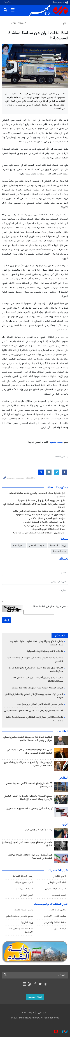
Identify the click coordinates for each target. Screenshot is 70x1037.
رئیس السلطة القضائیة (23, 876)
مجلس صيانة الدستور (23, 910)
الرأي (64, 23)
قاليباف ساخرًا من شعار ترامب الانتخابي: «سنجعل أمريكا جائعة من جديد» (34, 718)
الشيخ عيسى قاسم (24, 889)
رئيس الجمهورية (59, 895)
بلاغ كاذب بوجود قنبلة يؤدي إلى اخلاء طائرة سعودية (41, 500)
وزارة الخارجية (27, 922)
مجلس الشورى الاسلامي (55, 916)
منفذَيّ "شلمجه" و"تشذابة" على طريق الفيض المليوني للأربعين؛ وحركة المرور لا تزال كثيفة (28, 797)
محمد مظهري (56, 442)
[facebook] (35, 984)
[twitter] (40, 984)
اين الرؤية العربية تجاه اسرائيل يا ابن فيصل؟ (44, 526)
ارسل (6, 620)
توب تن (60, 635)
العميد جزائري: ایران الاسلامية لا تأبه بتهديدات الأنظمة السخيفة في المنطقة (34, 505)
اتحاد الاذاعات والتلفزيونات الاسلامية (21, 930)
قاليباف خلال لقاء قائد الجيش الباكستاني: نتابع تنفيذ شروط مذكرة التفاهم (36, 669)
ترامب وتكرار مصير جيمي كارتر (38, 830)
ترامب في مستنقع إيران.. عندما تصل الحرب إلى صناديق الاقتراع (27, 844)
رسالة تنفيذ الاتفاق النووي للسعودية (48, 529)
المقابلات (62, 731)
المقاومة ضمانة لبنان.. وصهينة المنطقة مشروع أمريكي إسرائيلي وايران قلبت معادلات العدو (27, 738)
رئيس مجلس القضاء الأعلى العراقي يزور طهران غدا (40, 704)
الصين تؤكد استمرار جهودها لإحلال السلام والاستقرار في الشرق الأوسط (34, 696)
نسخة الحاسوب (35, 997)
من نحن (42, 1012)
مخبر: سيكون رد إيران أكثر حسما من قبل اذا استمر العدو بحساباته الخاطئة (37, 679)
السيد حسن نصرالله (24, 882)
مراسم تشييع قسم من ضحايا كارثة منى (47, 518)
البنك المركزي (60, 929)
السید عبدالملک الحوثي (55, 889)
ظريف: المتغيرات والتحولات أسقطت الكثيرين (44, 522)
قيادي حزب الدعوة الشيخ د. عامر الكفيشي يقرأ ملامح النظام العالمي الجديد (28, 764)
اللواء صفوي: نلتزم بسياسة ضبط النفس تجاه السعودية (40, 515)
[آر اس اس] (29, 984)
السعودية (54, 545)
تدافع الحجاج (18, 545)
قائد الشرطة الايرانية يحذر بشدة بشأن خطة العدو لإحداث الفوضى (33, 711)
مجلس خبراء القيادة (57, 910)
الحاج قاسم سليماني (57, 882)
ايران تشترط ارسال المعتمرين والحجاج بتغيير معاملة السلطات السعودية (37, 495)
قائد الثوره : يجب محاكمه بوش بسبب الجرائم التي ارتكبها (39, 511)
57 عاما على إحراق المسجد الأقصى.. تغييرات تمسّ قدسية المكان (29, 785)
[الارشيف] (24, 984)
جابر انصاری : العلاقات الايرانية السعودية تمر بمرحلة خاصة (39, 533)
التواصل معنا (28, 1012)
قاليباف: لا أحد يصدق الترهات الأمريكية (45, 651)
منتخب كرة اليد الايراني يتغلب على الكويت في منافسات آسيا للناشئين (35, 659)
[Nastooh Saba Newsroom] (63, 1031)
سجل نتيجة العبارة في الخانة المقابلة (50, 606)
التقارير (63, 778)
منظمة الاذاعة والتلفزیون (55, 922)
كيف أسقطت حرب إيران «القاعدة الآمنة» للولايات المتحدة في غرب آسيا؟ (30, 856)
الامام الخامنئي (59, 876)
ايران (64, 545)
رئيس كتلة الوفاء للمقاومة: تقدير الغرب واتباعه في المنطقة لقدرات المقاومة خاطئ (29, 751)
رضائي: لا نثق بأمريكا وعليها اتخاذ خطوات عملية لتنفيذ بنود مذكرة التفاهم (36, 643)
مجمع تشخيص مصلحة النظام (19, 916)
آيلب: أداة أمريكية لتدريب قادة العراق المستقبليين (29, 809)
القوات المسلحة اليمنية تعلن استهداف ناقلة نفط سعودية (37, 688)
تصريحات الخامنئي (37, 545)
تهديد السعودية (59, 551)
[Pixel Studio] (54, 1031)
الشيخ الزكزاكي (26, 895)
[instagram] (45, 984)
